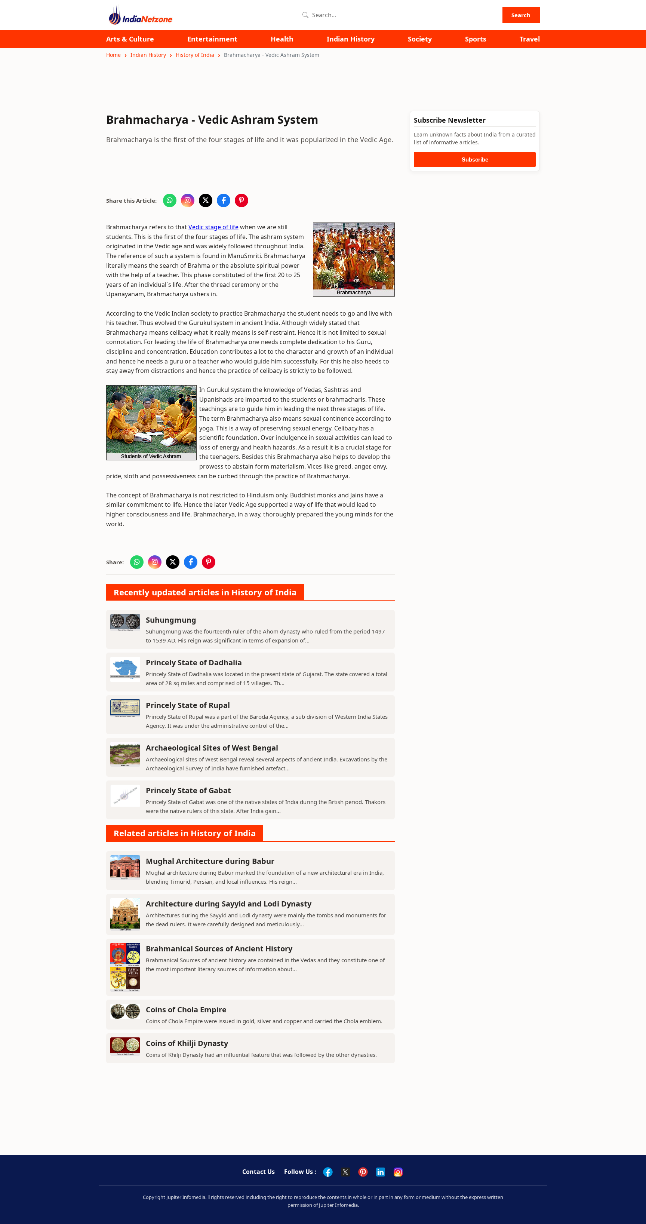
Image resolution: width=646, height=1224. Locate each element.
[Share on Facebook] (223, 200)
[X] (345, 1172)
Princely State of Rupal (188, 705)
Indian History (351, 39)
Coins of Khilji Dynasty (187, 1043)
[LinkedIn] (381, 1172)
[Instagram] (398, 1172)
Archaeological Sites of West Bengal (212, 748)
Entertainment (212, 39)
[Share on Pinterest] (241, 200)
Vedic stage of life (213, 227)
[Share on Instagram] (187, 200)
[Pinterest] (363, 1172)
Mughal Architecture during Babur (210, 861)
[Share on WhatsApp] (169, 200)
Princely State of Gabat (188, 790)
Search (520, 15)
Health (282, 39)
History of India (195, 54)
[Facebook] (328, 1172)
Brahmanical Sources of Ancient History (219, 949)
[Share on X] (205, 200)
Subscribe (475, 159)
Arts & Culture (130, 39)
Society (420, 39)
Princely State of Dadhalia (194, 662)
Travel (530, 39)
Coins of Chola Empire (186, 1009)
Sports (475, 39)
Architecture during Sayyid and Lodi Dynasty (228, 904)
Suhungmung (171, 620)
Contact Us (258, 1172)
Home (113, 54)
